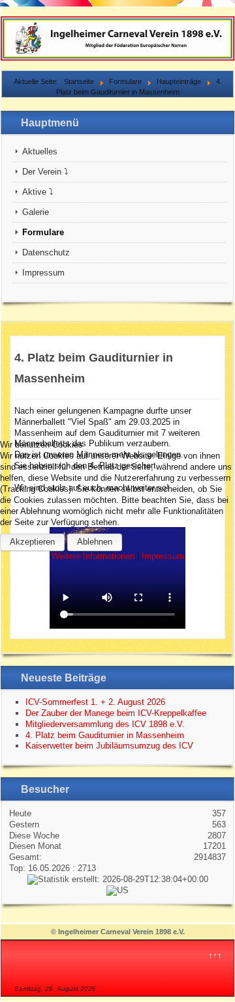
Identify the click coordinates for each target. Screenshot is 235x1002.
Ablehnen (94, 542)
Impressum (163, 556)
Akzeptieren (32, 542)
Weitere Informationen (93, 556)
